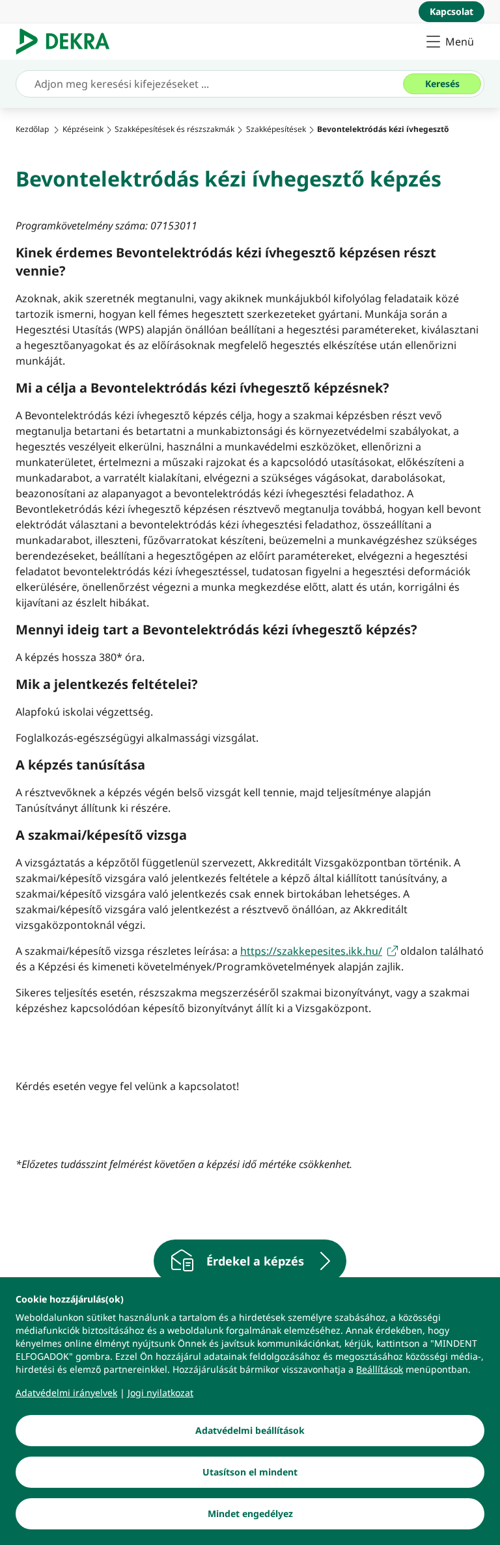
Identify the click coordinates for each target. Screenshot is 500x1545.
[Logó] (68, 41)
